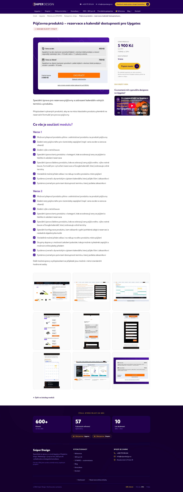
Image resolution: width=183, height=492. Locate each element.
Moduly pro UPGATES (54, 16)
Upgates (42, 16)
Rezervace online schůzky (98, 480)
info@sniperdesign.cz (124, 456)
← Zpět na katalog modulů (43, 397)
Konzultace (78, 467)
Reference (78, 453)
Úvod (35, 16)
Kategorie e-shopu (70, 16)
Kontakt (77, 471)
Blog (76, 464)
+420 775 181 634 (122, 453)
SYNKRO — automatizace (84, 460)
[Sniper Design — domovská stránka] (43, 4)
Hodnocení (81, 480)
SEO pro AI (78, 457)
